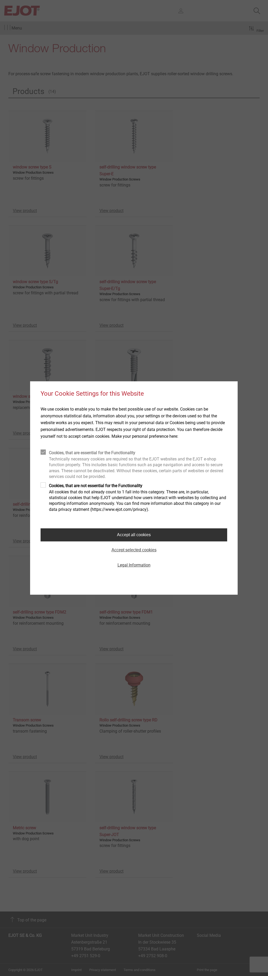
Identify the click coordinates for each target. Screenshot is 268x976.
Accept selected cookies (134, 550)
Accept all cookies (134, 535)
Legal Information (134, 565)
